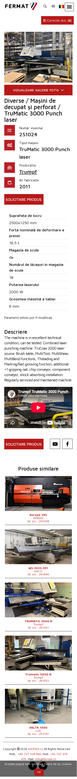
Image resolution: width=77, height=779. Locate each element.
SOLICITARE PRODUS (24, 199)
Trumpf (28, 172)
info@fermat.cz (45, 759)
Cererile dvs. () (59, 20)
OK (39, 772)
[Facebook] (67, 444)
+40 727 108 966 (29, 754)
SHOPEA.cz (35, 749)
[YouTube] (55, 444)
